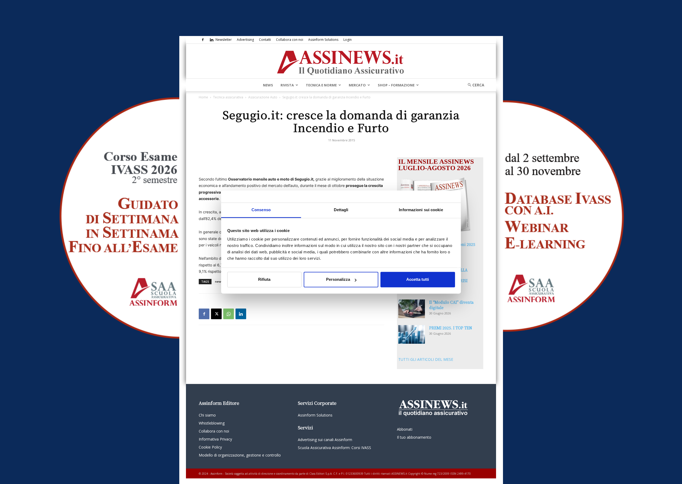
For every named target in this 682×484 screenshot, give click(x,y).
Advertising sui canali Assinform (325, 439)
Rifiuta (264, 279)
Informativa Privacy (215, 439)
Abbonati (404, 429)
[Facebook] (203, 39)
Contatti (265, 39)
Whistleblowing (212, 423)
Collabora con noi (289, 39)
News (268, 85)
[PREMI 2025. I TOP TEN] (411, 334)
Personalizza (338, 279)
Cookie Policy (210, 447)
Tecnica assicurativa (228, 97)
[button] (474, 84)
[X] (216, 314)
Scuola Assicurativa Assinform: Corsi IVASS (334, 447)
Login (347, 39)
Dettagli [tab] (341, 209)
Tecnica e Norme (321, 85)
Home (203, 97)
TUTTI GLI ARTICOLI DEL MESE (425, 359)
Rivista (287, 85)
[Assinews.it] (341, 61)
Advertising (245, 39)
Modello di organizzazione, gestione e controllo (240, 455)
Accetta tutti (417, 279)
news (219, 281)
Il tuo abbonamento (414, 437)
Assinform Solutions (323, 39)
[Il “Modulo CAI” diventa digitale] (411, 308)
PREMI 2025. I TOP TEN (450, 327)
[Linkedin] (212, 39)
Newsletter (224, 39)
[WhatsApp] (228, 314)
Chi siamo (207, 415)
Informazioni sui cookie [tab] (421, 209)
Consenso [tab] (261, 209)
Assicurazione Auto (262, 97)
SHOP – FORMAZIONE (396, 85)
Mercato (357, 85)
